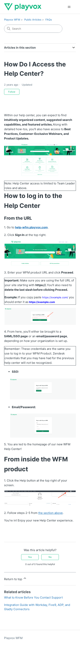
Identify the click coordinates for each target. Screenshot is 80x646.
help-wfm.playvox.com (31, 227)
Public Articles (32, 19)
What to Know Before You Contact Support (33, 597)
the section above (50, 513)
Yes (30, 557)
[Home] (22, 6)
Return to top (13, 579)
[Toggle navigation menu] (69, 7)
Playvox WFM (12, 19)
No (50, 557)
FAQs (48, 19)
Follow (11, 91)
